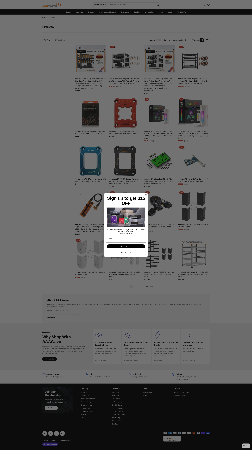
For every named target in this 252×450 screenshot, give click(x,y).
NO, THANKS (126, 252)
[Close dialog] (146, 195)
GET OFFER (126, 246)
